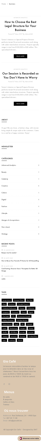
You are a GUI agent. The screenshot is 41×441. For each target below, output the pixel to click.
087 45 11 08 (12, 418)
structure (14, 336)
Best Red (29, 300)
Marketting (13, 328)
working (12, 340)
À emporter (7, 400)
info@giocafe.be (15, 421)
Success (22, 336)
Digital (4, 199)
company (6, 312)
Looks (4, 328)
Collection (31, 308)
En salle (6, 397)
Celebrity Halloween (9, 308)
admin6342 (29, 34)
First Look (6, 316)
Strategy (4, 234)
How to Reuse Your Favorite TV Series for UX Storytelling (20, 261)
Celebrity (5, 179)
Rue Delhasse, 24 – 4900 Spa (23, 416)
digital (31, 312)
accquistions (7, 300)
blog (4, 304)
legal (16, 324)
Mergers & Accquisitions (10, 220)
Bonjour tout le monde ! (9, 253)
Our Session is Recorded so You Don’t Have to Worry (20, 75)
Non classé (6, 227)
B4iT (35, 430)
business (12, 304)
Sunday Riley (33, 336)
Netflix (5, 332)
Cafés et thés (8, 402)
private (22, 332)
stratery (5, 336)
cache (3, 279)
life (23, 324)
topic (4, 340)
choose (22, 308)
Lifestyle (4, 213)
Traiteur (6, 405)
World (20, 340)
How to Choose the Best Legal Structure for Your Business (20, 26)
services (30, 332)
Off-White (14, 332)
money (31, 328)
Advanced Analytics (20, 17)
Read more (20, 56)
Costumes (15, 312)
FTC (13, 316)
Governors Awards (24, 316)
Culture (4, 193)
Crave (24, 312)
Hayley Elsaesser (8, 320)
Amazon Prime (18, 300)
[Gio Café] (20, 8)
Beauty (4, 172)
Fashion (4, 206)
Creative (5, 186)
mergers (23, 328)
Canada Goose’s (23, 304)
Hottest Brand (7, 324)
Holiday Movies (22, 320)
